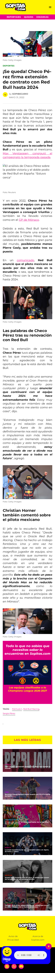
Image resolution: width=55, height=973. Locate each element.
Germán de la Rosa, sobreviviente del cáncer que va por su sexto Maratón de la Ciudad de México (27, 906)
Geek (7, 792)
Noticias (8, 875)
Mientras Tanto (11, 820)
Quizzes (28, 17)
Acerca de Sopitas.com (37, 938)
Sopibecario (20, 93)
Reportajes (14, 17)
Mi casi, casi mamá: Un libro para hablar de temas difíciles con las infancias (27, 823)
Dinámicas (42, 17)
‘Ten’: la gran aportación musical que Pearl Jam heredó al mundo (27, 767)
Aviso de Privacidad (13, 938)
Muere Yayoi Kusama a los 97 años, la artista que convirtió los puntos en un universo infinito (27, 878)
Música (8, 764)
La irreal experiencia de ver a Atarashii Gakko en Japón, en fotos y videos (27, 850)
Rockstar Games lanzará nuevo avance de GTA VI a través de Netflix (27, 795)
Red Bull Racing (31, 709)
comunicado (25, 260)
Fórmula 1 (17, 709)
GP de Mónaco (29, 220)
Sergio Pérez (9, 713)
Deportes (8, 66)
